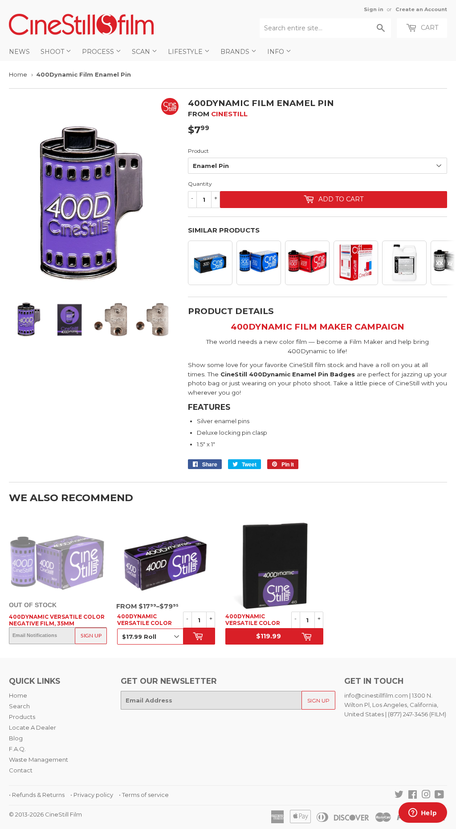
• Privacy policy (91, 794)
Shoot (53, 52)
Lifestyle (186, 52)
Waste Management (38, 759)
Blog (16, 738)
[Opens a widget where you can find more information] (422, 813)
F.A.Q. (17, 748)
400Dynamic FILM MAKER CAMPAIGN (317, 327)
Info (276, 52)
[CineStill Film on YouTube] (439, 795)
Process (99, 52)
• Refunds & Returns (37, 794)
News (19, 52)
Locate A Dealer (32, 727)
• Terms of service (144, 794)
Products (22, 716)
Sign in (373, 9)
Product (198, 150)
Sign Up (91, 635)
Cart (428, 28)
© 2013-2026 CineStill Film (45, 814)
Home (18, 74)
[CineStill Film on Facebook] (412, 795)
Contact (21, 770)
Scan (142, 52)
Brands (235, 52)
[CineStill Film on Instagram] (426, 795)
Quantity (200, 183)
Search (19, 706)
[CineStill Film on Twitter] (399, 795)
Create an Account (421, 9)
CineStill (229, 114)
